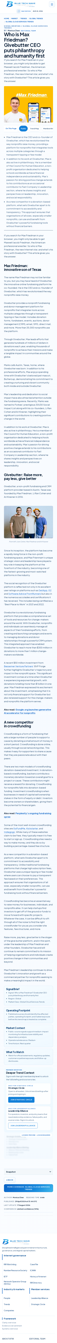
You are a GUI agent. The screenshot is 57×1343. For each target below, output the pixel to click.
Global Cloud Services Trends (20, 22)
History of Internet (38, 1276)
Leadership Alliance (39, 1298)
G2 (49, 590)
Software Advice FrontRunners (24, 593)
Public (23, 129)
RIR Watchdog (10, 1264)
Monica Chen (18, 1197)
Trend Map (34, 129)
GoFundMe (19, 828)
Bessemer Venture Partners (18, 666)
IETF (6, 1276)
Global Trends (36, 19)
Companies (9, 1310)
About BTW (8, 1339)
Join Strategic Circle (21, 1100)
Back (9, 1180)
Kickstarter (32, 828)
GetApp (43, 590)
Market (14, 19)
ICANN (33, 1270)
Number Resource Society (15, 1270)
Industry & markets (14, 1289)
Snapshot (11, 1172)
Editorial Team (37, 1339)
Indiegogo (9, 832)
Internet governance (15, 1255)
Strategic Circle (38, 1304)
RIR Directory (36, 1282)
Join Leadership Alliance (22, 1126)
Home (6, 19)
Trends (23, 19)
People (7, 1298)
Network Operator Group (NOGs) (15, 1282)
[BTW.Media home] (21, 4)
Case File (34, 1264)
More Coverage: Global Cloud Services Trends (28, 1188)
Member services (40, 1289)
